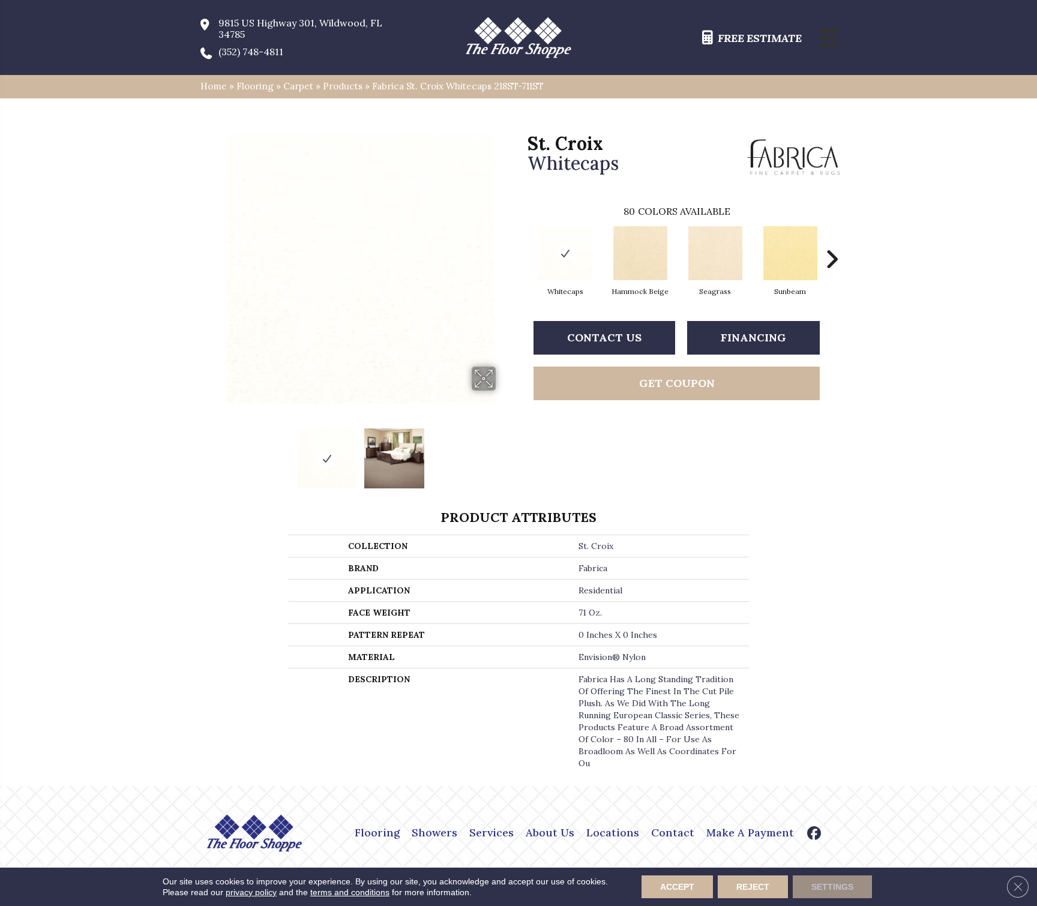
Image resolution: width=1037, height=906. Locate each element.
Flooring (255, 86)
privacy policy (251, 892)
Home (213, 86)
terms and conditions (349, 892)
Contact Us (604, 337)
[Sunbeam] (790, 253)
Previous (217, 452)
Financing (753, 337)
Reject (752, 887)
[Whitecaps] (565, 253)
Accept (677, 887)
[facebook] (814, 834)
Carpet (298, 86)
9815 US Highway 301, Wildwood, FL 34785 (300, 28)
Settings (832, 887)
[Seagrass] (715, 253)
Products (342, 86)
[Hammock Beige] (640, 253)
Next (503, 452)
